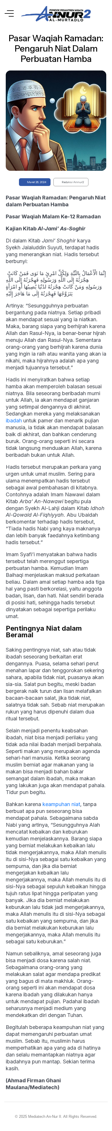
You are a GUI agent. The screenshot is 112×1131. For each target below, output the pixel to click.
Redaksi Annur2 (73, 182)
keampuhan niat (61, 804)
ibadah (14, 420)
